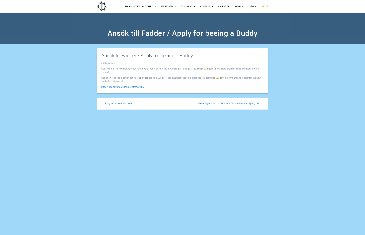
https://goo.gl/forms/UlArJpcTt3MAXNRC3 (122, 87)
